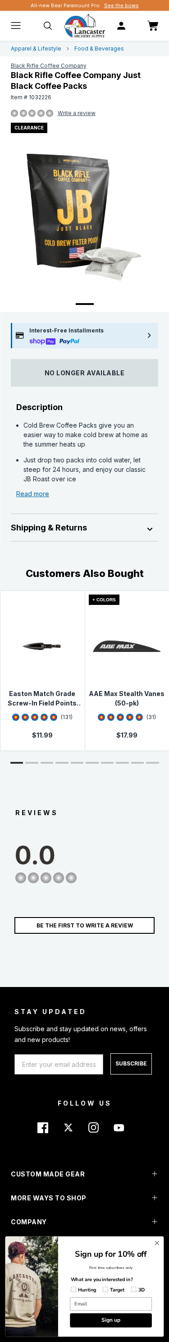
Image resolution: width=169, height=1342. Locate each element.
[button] (16, 763)
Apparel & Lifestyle (36, 48)
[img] (14, 114)
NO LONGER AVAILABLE (85, 373)
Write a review (77, 113)
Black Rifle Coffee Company (49, 65)
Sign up (110, 1320)
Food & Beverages (99, 48)
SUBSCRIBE (131, 1063)
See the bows (121, 5)
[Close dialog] (157, 1243)
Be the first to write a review (85, 925)
